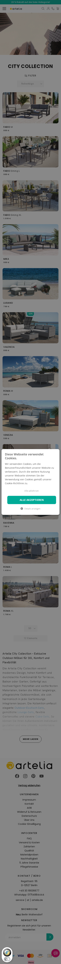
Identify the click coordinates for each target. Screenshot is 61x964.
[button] (30, 509)
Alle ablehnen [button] (31, 491)
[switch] (7, 959)
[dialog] (30, 482)
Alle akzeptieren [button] (32, 500)
